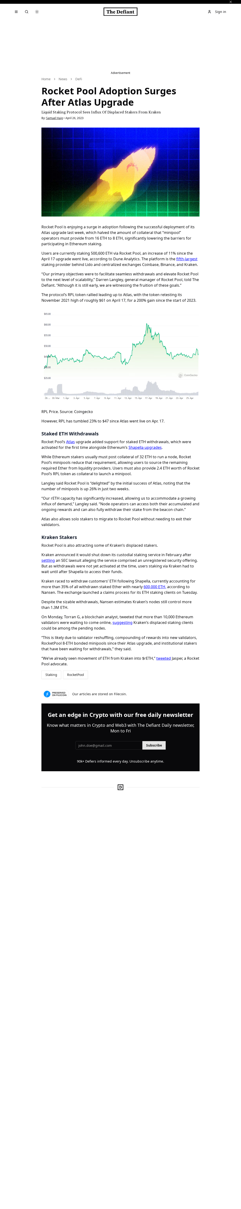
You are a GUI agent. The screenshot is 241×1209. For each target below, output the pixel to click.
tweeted (163, 658)
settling (48, 560)
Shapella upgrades (145, 447)
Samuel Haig (54, 118)
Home (46, 79)
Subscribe (154, 745)
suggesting (122, 622)
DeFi (78, 79)
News (63, 79)
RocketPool (75, 674)
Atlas (70, 441)
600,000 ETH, (155, 586)
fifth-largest (186, 258)
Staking (51, 674)
